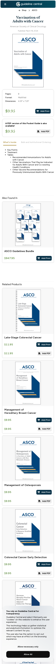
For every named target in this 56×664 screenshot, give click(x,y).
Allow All (28, 654)
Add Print (44, 111)
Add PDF (45, 131)
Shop (24, 10)
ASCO (34, 10)
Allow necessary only (28, 646)
